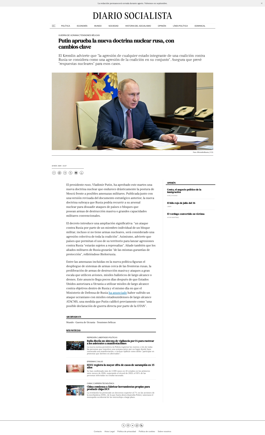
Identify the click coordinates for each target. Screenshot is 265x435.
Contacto (98, 431)
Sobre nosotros (164, 431)
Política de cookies (147, 431)
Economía (82, 26)
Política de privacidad (126, 431)
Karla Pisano (172, 195)
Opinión (162, 26)
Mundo (98, 26)
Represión (92, 337)
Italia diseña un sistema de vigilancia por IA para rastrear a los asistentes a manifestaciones (120, 342)
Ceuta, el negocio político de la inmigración (184, 191)
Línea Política (180, 26)
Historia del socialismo (138, 26)
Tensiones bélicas (90, 35)
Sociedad (113, 26)
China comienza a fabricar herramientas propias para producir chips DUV (118, 388)
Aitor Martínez (173, 217)
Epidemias (91, 361)
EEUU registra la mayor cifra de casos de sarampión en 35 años (120, 366)
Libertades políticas (107, 337)
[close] (261, 3)
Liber (169, 206)
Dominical (200, 26)
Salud (100, 361)
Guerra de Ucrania (69, 35)
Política (65, 26)
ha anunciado (118, 293)
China (89, 383)
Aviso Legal (109, 431)
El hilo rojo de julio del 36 (181, 203)
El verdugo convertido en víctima (185, 214)
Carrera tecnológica (104, 383)
